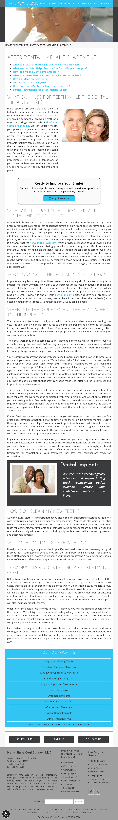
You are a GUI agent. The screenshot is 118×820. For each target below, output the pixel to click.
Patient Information (31, 809)
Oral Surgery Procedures (53, 3)
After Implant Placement (59, 707)
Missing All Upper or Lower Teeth (59, 672)
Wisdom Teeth (97, 771)
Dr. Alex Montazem (46, 774)
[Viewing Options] (6, 814)
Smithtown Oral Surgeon (20, 774)
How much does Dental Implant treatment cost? (41, 86)
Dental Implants (25, 45)
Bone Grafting (97, 768)
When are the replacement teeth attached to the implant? (47, 75)
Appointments (60, 198)
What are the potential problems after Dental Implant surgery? (50, 68)
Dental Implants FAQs (59, 718)
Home (11, 3)
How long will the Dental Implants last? (36, 71)
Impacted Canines (98, 779)
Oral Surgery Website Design (51, 817)
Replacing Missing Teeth (59, 661)
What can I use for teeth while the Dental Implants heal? (46, 64)
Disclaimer (73, 812)
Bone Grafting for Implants (59, 678)
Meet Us (72, 3)
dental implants (64, 294)
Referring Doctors (87, 3)
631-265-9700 (17, 764)
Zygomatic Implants (59, 695)
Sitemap (86, 812)
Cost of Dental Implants (59, 713)
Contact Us (104, 3)
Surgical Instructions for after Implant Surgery (40, 89)
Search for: (39, 801)
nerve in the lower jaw (43, 242)
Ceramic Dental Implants (59, 701)
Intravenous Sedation (100, 782)
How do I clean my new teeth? (30, 79)
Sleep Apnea (96, 775)
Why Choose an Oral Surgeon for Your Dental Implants (59, 724)
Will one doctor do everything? (30, 82)
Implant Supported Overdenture (59, 684)
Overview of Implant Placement (59, 667)
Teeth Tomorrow (59, 690)
